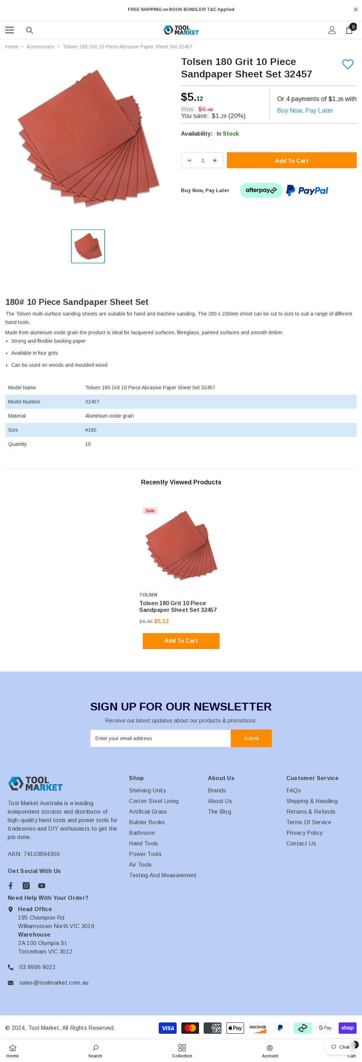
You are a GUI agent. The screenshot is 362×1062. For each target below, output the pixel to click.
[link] (95, 1051)
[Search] (29, 30)
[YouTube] (41, 885)
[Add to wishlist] (348, 64)
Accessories (40, 46)
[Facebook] (10, 885)
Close (355, 9)
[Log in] (332, 30)
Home (11, 46)
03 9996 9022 (37, 967)
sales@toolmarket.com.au (53, 983)
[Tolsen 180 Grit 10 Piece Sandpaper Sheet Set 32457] (181, 546)
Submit (251, 738)
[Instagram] (26, 885)
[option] (181, 9)
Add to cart (292, 161)
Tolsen (148, 594)
